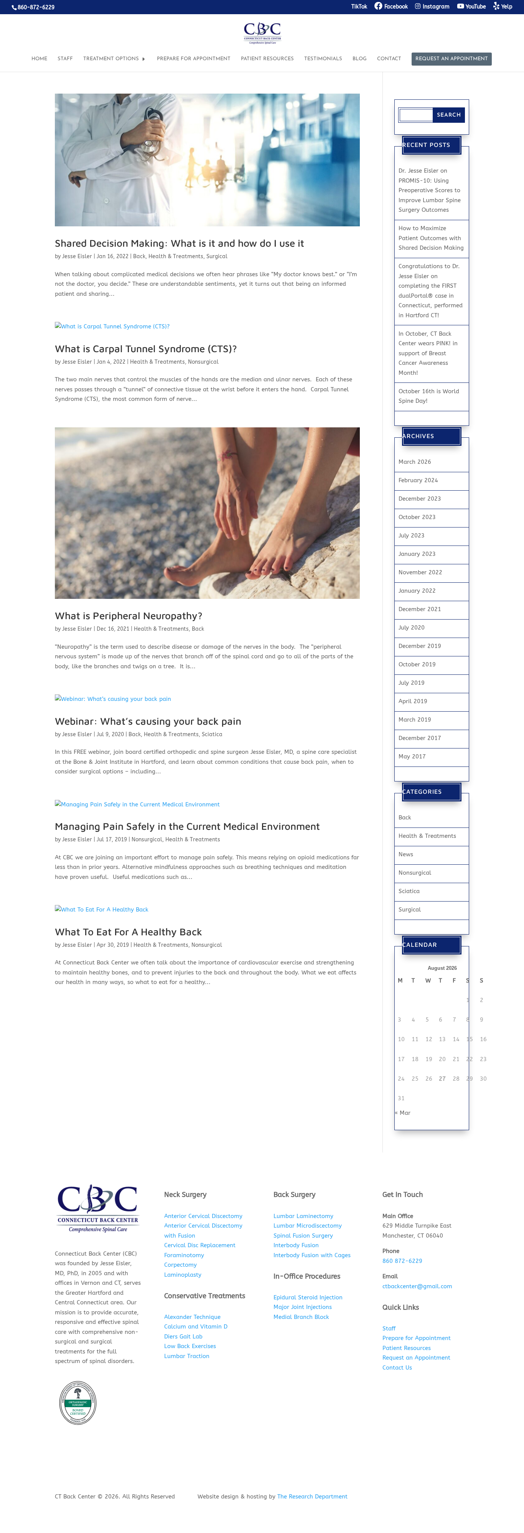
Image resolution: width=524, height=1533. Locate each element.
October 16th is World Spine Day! (429, 396)
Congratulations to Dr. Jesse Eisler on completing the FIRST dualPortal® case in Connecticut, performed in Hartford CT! (431, 291)
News (406, 854)
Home (39, 58)
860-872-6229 (36, 7)
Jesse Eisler (77, 256)
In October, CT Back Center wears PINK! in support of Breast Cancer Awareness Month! (428, 353)
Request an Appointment (451, 58)
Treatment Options (111, 58)
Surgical (216, 256)
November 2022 (420, 572)
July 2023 (412, 535)
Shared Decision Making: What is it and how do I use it (179, 243)
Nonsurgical (203, 362)
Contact (389, 58)
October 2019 (417, 664)
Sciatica (212, 734)
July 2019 (412, 682)
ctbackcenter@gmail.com (417, 1286)
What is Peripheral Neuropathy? (129, 615)
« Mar (402, 1112)
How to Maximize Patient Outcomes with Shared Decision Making (431, 238)
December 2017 (420, 738)
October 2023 (417, 517)
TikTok (359, 7)
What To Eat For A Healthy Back (128, 931)
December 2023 (420, 498)
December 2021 (420, 609)
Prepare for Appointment (194, 58)
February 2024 (418, 480)
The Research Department (312, 1496)
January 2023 (417, 554)
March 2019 (415, 719)
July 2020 (412, 627)
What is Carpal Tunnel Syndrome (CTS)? (146, 348)
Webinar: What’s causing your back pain (148, 721)
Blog (360, 58)
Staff (65, 58)
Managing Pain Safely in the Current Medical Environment (187, 826)
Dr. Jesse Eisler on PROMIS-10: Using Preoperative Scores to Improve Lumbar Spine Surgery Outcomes (430, 190)
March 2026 (415, 461)
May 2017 (412, 756)
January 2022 (417, 590)
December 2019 (420, 646)
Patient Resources (267, 58)
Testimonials (323, 58)
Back (139, 256)
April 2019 (413, 701)
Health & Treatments (175, 256)
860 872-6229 (402, 1261)
